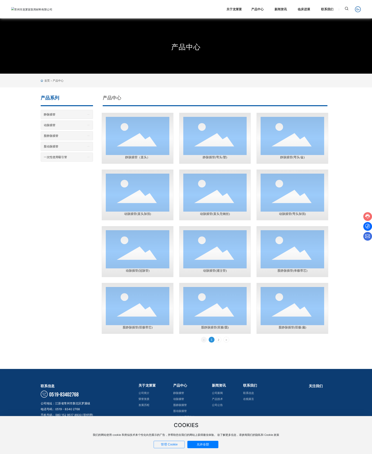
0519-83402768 (63, 394)
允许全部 (203, 444)
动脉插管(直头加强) (137, 213)
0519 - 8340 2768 (67, 409)
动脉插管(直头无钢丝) (215, 213)
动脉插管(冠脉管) (137, 270)
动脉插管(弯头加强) (292, 213)
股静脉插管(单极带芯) (292, 270)
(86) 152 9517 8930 (68, 415)
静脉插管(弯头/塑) (215, 157)
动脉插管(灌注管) (215, 270)
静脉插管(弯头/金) (292, 157)
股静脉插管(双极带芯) (137, 327)
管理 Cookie (169, 444)
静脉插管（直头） (137, 157)
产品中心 (186, 47)
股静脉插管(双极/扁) (292, 327)
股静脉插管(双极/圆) (215, 327)
